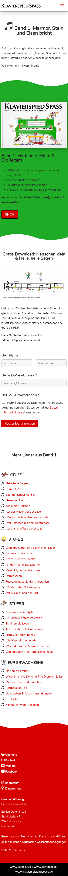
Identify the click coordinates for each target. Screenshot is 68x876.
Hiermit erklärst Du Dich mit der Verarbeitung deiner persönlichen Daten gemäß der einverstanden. (32, 407)
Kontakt (10, 760)
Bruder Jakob (14, 699)
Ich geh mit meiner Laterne (23, 565)
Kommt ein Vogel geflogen (22, 705)
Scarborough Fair (16, 688)
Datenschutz (13, 788)
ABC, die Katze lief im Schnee (24, 629)
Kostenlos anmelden (20, 423)
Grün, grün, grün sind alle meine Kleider (30, 548)
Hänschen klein (15, 500)
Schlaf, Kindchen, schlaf (20, 559)
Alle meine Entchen (18, 506)
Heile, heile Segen (17, 483)
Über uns (11, 755)
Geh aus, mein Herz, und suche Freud (29, 652)
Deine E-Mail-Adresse (19, 375)
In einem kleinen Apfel (20, 612)
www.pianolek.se (21, 867)
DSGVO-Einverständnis (20, 395)
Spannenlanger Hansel (20, 495)
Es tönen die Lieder (18, 623)
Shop (10, 214)
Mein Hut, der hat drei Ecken (24, 570)
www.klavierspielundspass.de (34, 872)
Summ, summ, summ (19, 553)
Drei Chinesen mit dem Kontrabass (27, 523)
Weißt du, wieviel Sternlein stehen (27, 646)
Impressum (12, 783)
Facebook (11, 771)
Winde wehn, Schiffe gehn (23, 587)
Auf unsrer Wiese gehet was (24, 528)
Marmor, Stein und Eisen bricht (25, 682)
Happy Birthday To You (20, 635)
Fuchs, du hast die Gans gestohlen (27, 581)
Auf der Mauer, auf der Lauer (24, 512)
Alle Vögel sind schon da (21, 640)
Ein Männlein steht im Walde (24, 618)
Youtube (10, 766)
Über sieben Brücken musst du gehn (29, 693)
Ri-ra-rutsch (13, 489)
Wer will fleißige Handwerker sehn (27, 517)
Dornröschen (14, 576)
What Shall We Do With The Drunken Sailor (34, 676)
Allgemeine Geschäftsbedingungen (44, 842)
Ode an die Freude (17, 671)
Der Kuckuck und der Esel (22, 593)
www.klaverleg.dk (45, 867)
